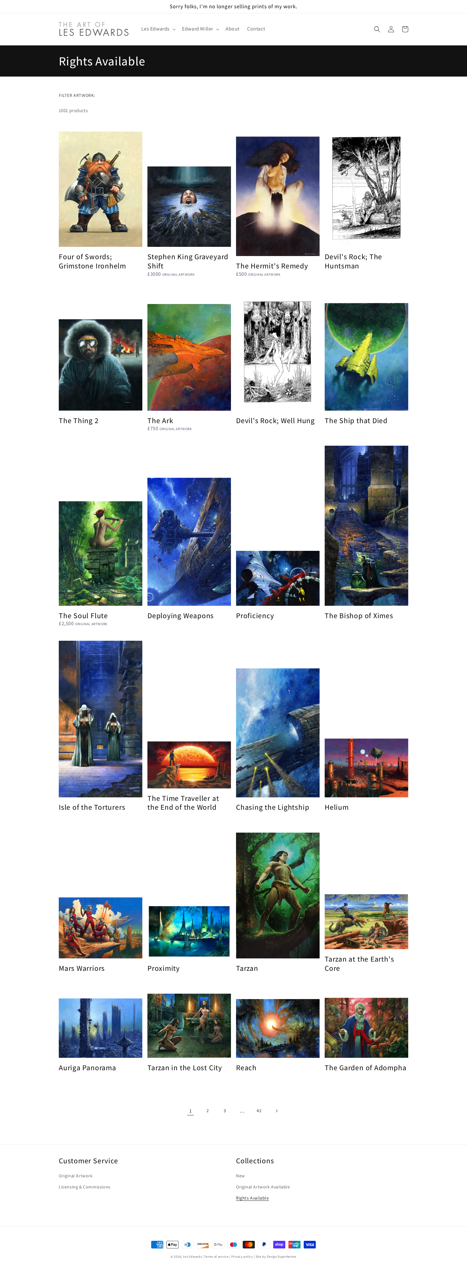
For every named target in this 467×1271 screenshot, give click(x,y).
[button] (158, 29)
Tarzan (247, 968)
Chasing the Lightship (272, 807)
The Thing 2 (79, 420)
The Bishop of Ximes (359, 615)
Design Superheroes (281, 1256)
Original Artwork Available (263, 1187)
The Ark (160, 420)
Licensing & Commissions (85, 1187)
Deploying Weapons (180, 615)
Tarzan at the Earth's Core (359, 964)
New (240, 1176)
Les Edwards (192, 1256)
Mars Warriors (82, 968)
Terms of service (216, 1256)
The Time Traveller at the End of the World (183, 803)
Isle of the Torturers (92, 807)
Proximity (163, 968)
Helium (337, 807)
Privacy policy (242, 1256)
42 (259, 1110)
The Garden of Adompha (365, 1067)
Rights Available (252, 1198)
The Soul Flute (83, 615)
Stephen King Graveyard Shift (187, 261)
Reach (246, 1067)
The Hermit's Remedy (272, 266)
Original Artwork (76, 1176)
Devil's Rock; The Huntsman (353, 261)
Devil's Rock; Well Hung (275, 420)
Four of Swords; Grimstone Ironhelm (92, 261)
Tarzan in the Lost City (184, 1067)
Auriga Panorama (87, 1067)
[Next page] (276, 1111)
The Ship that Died (356, 420)
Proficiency (255, 615)
